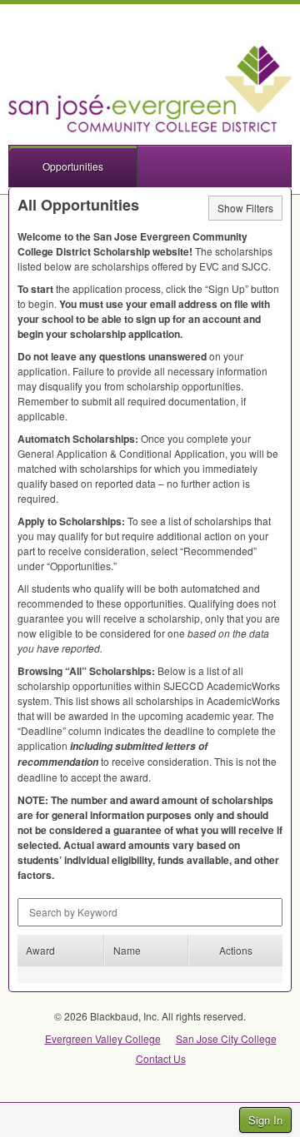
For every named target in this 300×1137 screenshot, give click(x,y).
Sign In (265, 1120)
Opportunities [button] (72, 166)
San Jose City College (226, 1038)
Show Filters (245, 208)
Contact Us (161, 1058)
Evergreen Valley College (103, 1038)
